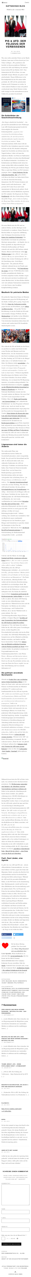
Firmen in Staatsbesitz (8, 389)
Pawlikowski (5, 196)
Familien (5, 992)
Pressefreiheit (22, 996)
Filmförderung (15, 992)
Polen (13, 996)
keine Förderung (18, 172)
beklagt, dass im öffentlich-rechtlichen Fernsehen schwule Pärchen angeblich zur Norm (14, 644)
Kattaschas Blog (15, 6)
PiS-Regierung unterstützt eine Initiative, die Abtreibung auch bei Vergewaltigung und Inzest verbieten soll (14, 786)
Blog (15, 981)
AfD (3, 981)
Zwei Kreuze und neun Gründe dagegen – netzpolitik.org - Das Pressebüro (14, 1011)
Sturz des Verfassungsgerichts (17, 304)
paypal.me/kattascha (17, 956)
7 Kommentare (15, 53)
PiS (9, 996)
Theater (5, 998)
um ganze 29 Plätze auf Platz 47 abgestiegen (15, 430)
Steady (4, 965)
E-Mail (4, 1217)
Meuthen (21, 994)
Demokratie (22, 981)
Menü (5, 2)
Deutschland (24, 990)
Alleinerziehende (22, 988)
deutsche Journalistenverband (19, 482)
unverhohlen (21, 363)
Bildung (9, 981)
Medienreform (6, 316)
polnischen (5, 175)
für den (25, 172)
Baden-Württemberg (10, 990)
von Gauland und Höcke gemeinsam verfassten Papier (14, 558)
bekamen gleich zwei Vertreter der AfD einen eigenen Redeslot (14, 746)
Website (4, 1226)
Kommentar (6, 1183)
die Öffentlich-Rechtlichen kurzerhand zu (16, 387)
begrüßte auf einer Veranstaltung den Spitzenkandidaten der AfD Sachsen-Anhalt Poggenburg (14, 620)
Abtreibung (6, 988)
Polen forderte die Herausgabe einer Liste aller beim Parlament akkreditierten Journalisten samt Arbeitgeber (15, 415)
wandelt (25, 384)
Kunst (4, 983)
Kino (9, 994)
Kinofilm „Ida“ (13, 175)
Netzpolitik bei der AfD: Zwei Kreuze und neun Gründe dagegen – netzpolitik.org (15, 1038)
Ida (23, 992)
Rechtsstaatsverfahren (8, 423)
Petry (4, 996)
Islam (4, 994)
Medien (10, 983)
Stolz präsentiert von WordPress (15, 1266)
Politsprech (19, 983)
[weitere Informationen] (14, 938)
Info (27, 2)
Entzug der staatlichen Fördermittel (12, 237)
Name (3, 1209)
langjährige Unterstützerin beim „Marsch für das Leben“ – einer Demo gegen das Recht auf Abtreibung (15, 851)
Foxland (24, 1268)
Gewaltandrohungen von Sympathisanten (14, 489)
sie (3, 387)
